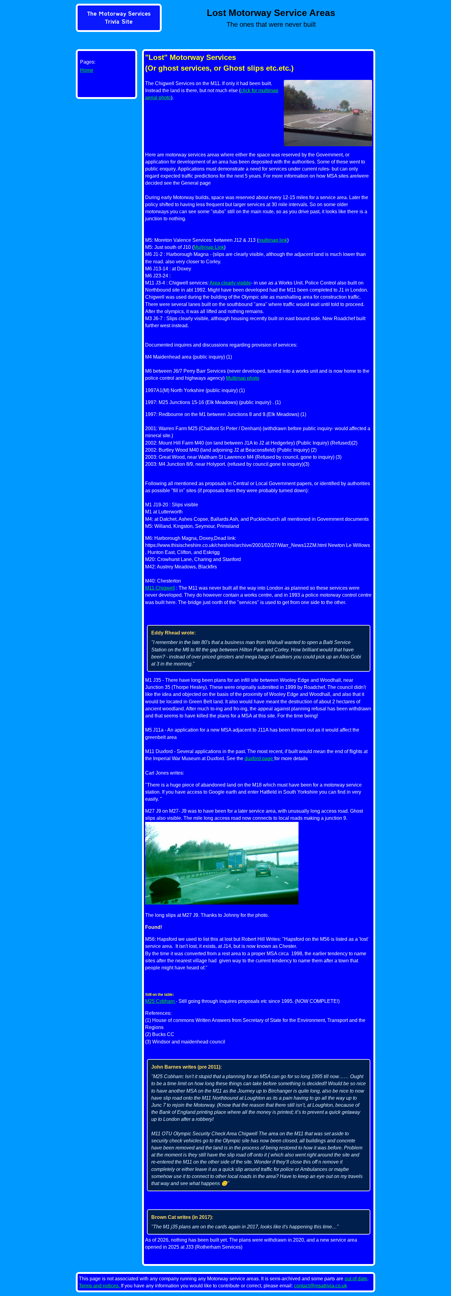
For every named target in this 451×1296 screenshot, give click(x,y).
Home (86, 70)
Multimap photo (242, 378)
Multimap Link (209, 247)
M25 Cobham (160, 1001)
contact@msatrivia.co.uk (320, 1285)
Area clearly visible (230, 282)
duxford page (259, 758)
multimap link (272, 240)
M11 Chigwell (160, 588)
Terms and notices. (100, 1285)
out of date (356, 1278)
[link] (119, 18)
